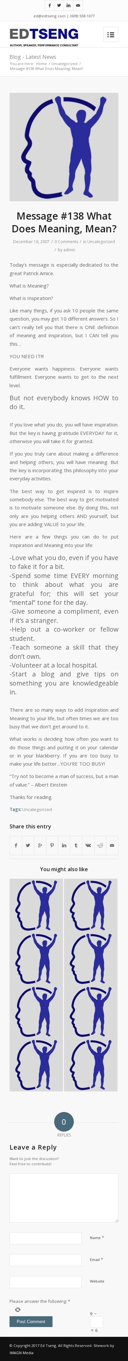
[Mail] (78, 5)
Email (96, 1259)
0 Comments (66, 241)
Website (97, 1281)
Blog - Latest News (33, 56)
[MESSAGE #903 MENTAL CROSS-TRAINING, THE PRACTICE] (90, 1064)
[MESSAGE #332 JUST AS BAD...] (36, 958)
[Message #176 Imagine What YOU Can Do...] (90, 1011)
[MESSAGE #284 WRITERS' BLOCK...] (36, 1011)
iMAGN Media (21, 1352)
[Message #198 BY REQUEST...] (36, 1064)
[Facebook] (49, 5)
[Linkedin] (68, 5)
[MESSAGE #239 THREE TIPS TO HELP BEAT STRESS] (36, 905)
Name (97, 1237)
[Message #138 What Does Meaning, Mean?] (64, 147)
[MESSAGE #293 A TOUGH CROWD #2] (90, 958)
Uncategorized (64, 63)
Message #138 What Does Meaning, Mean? (64, 222)
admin (69, 250)
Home (41, 63)
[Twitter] (59, 5)
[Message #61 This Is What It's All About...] (90, 905)
